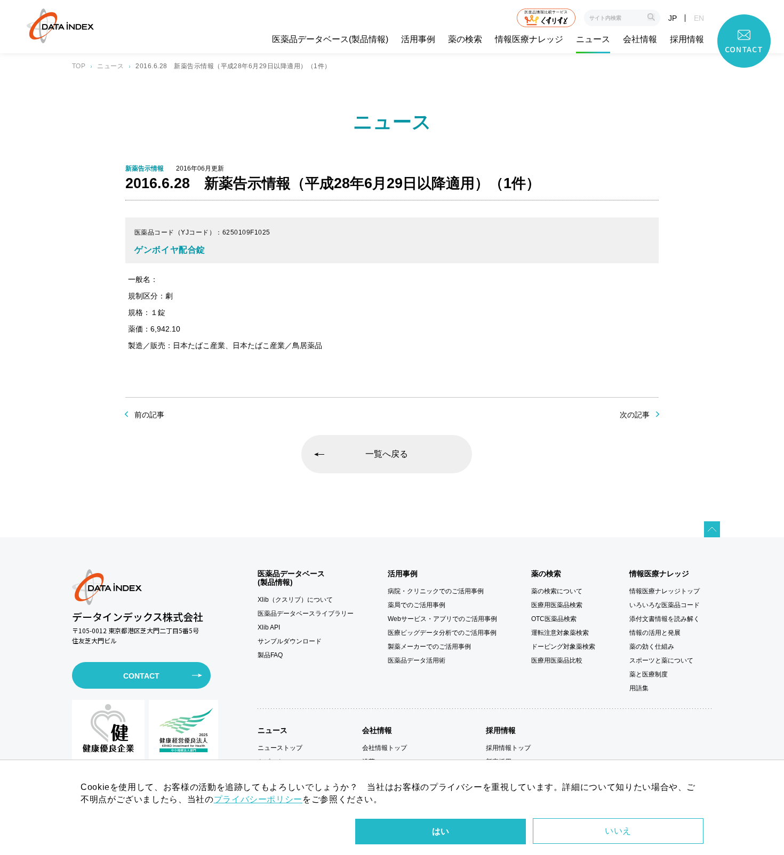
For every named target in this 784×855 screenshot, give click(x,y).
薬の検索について (556, 591)
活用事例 (418, 39)
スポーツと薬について (661, 660)
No (618, 831)
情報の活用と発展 (655, 632)
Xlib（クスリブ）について (295, 599)
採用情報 (687, 39)
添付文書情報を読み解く (664, 619)
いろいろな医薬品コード (664, 605)
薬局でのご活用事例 (416, 605)
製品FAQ (270, 655)
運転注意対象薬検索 (560, 632)
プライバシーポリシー (258, 799)
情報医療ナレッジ (529, 39)
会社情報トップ (384, 748)
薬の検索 (465, 39)
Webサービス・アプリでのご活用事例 (442, 619)
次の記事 (635, 414)
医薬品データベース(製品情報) (330, 39)
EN (699, 18)
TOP (78, 66)
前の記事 (149, 414)
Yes (440, 831)
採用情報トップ (508, 748)
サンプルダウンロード (290, 641)
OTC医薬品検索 (554, 619)
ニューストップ (280, 748)
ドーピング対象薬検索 (563, 646)
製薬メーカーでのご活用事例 (429, 646)
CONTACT (141, 676)
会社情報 (640, 39)
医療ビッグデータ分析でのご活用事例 (442, 632)
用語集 (639, 688)
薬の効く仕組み (651, 646)
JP (672, 18)
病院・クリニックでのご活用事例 (436, 591)
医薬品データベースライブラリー (306, 613)
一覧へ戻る (386, 453)
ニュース (593, 39)
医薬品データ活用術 (416, 660)
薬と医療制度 (648, 674)
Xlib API (269, 627)
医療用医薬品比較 (556, 660)
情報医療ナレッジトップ (664, 591)
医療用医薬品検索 (556, 605)
